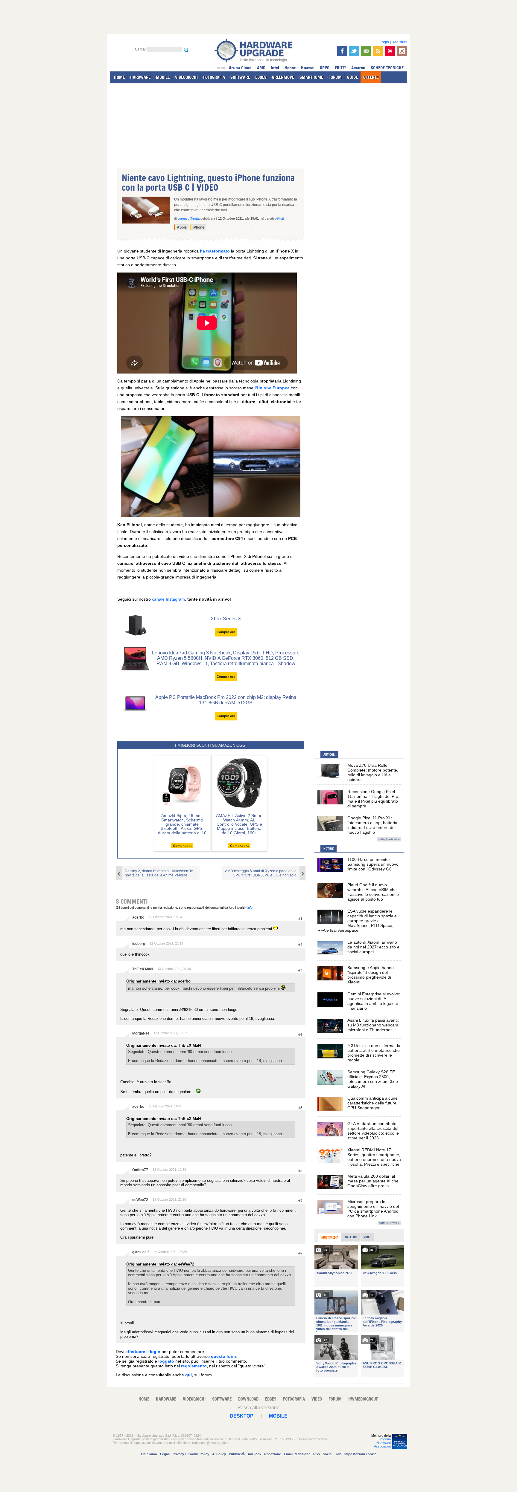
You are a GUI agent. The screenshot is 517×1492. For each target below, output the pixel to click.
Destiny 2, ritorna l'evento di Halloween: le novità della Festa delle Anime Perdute (159, 873)
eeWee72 (140, 1200)
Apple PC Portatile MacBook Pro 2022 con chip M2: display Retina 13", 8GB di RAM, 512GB (225, 700)
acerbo (138, 917)
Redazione (272, 1454)
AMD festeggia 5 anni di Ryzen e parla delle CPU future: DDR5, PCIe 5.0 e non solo (260, 873)
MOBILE (163, 77)
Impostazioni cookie (360, 1454)
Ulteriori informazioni (312, 1439)
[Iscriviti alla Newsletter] (366, 51)
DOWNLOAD (248, 1399)
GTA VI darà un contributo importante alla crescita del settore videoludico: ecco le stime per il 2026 (373, 1130)
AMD (261, 68)
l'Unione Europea (272, 387)
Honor (290, 68)
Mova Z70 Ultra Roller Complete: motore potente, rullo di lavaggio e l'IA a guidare (372, 772)
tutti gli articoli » (389, 839)
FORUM (335, 77)
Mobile (278, 1415)
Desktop (241, 1415)
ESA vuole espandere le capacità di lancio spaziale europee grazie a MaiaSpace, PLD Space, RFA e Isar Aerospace (357, 921)
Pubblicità (237, 1454)
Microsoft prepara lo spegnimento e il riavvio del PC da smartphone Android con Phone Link (373, 1208)
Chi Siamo (149, 1454)
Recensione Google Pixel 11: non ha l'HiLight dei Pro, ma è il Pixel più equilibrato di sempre (373, 798)
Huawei (307, 68)
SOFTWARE (240, 77)
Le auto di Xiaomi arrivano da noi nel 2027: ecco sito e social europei (373, 947)
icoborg (138, 944)
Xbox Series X (226, 618)
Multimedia (329, 1237)
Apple (279, 218)
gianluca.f (140, 1252)
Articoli (329, 754)
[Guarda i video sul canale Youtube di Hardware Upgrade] (390, 51)
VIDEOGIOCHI (186, 77)
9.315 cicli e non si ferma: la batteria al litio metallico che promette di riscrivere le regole (373, 1052)
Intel (275, 68)
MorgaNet (140, 1033)
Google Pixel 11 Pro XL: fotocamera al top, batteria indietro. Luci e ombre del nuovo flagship (372, 825)
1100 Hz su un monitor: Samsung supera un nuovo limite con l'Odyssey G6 (373, 864)
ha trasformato (215, 251)
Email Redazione (297, 1454)
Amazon (358, 68)
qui (188, 1374)
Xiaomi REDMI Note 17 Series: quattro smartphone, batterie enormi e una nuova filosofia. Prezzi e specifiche (374, 1157)
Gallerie (351, 1237)
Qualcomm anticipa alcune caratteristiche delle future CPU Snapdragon (372, 1103)
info (250, 907)
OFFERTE (370, 77)
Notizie (328, 848)
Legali (165, 1454)
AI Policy (219, 1454)
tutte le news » (389, 1223)
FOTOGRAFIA (214, 77)
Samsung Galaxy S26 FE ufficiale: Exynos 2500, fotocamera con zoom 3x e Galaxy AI (372, 1079)
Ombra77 (140, 1170)
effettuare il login (142, 1351)
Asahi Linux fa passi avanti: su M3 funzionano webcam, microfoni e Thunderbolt (373, 1025)
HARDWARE (140, 77)
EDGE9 (261, 77)
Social (327, 1454)
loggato (166, 1361)
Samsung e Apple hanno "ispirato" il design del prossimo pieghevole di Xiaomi (370, 974)
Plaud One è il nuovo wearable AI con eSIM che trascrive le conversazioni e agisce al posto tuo (373, 892)
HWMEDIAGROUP (363, 1399)
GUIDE (352, 77)
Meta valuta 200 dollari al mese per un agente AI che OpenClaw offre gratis (373, 1181)
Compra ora (226, 632)
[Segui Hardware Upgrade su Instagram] (402, 51)
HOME (119, 77)
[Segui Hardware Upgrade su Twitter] (354, 51)
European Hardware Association (382, 1442)
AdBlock (254, 1454)
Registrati (399, 42)
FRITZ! (340, 68)
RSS (316, 1454)
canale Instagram (168, 599)
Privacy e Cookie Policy (191, 1454)
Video (367, 1237)
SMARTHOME (311, 77)
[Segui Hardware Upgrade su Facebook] (342, 51)
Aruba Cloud (240, 68)
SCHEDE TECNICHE (387, 68)
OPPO (324, 68)
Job (338, 1454)
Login (384, 42)
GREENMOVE (283, 77)
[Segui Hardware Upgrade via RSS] (378, 51)
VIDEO (316, 1399)
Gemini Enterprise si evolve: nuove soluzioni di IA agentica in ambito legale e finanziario (373, 1001)
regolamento (194, 1366)
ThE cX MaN (142, 969)
